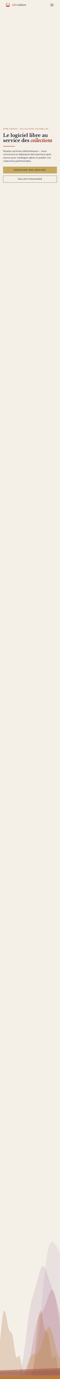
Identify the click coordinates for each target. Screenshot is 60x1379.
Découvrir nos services (30, 170)
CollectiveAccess (30, 179)
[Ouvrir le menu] (52, 5)
